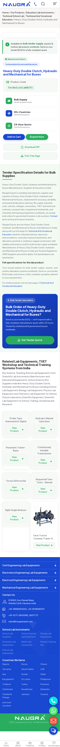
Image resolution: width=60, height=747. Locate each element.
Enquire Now (37, 136)
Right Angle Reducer (15, 510)
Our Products (17, 12)
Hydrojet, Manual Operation (44, 420)
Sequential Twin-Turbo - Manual (44, 481)
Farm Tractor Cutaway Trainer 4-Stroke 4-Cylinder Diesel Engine (43, 537)
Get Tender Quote (32, 340)
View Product (14, 429)
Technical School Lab (13, 16)
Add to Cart (14, 136)
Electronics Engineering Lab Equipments (24, 572)
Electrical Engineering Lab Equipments (23, 580)
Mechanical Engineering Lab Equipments (25, 587)
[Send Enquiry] (53, 720)
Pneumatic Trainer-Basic (16, 449)
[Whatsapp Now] (53, 711)
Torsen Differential (16, 481)
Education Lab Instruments (40, 12)
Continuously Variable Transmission (44, 450)
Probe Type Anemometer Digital (15, 420)
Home (5, 12)
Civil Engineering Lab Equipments (21, 565)
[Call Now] (53, 701)
